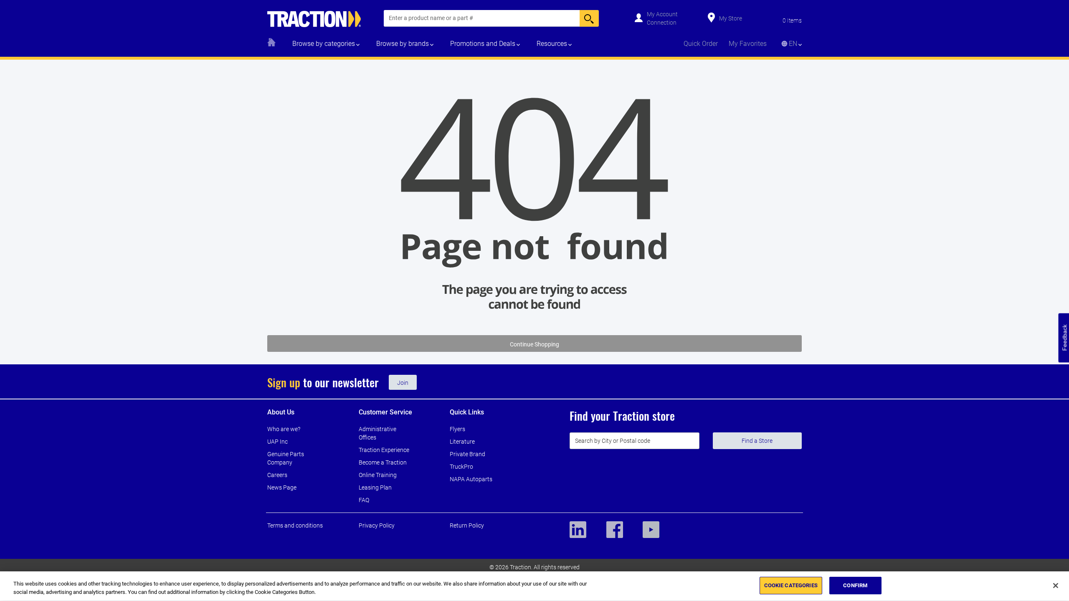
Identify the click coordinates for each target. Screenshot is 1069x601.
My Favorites (748, 44)
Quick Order (701, 44)
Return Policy (467, 525)
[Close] (1055, 585)
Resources (552, 44)
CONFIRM (855, 585)
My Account (662, 14)
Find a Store (757, 440)
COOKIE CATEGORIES (791, 585)
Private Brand (467, 454)
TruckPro (461, 466)
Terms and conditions (295, 525)
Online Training (378, 475)
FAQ (364, 500)
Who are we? (283, 429)
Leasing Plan (375, 487)
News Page (281, 487)
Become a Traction (383, 462)
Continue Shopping (534, 344)
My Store (730, 18)
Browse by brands (402, 44)
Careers (277, 475)
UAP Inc (277, 441)
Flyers (457, 429)
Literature (462, 441)
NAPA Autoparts (471, 479)
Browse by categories (323, 44)
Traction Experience (384, 450)
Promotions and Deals (482, 44)
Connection (661, 22)
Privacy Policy (377, 525)
